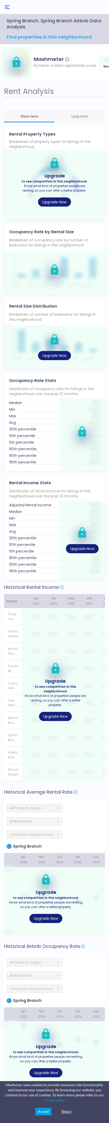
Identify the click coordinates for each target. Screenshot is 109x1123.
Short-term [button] (29, 116)
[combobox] (33, 834)
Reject (66, 1111)
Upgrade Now (54, 202)
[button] (16, 62)
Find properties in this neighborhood (49, 37)
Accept (43, 1111)
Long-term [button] (79, 116)
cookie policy (54, 1100)
